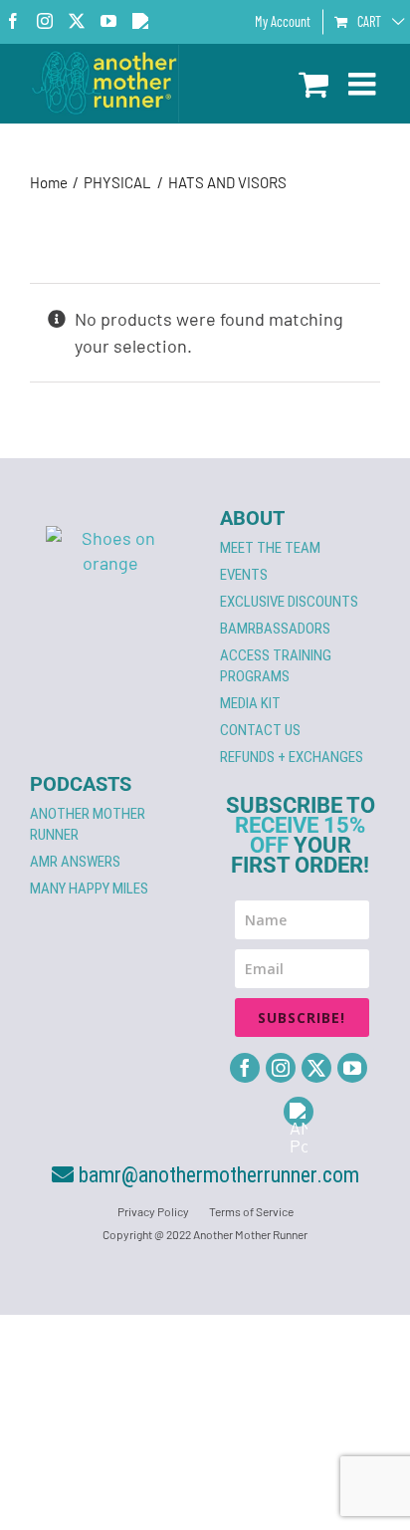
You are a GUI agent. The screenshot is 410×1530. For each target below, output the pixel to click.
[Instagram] (281, 1068)
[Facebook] (245, 1068)
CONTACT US (260, 730)
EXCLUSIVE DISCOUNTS (289, 602)
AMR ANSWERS (75, 862)
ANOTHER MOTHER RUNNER (87, 824)
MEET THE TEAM (270, 548)
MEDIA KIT (250, 703)
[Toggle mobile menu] (364, 84)
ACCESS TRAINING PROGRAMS (275, 665)
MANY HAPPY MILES (89, 888)
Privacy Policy (153, 1211)
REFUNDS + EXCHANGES (291, 757)
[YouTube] (352, 1068)
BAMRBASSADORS (275, 629)
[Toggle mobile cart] (313, 84)
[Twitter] (316, 1068)
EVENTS (244, 575)
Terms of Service (251, 1211)
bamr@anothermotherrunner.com (216, 1174)
